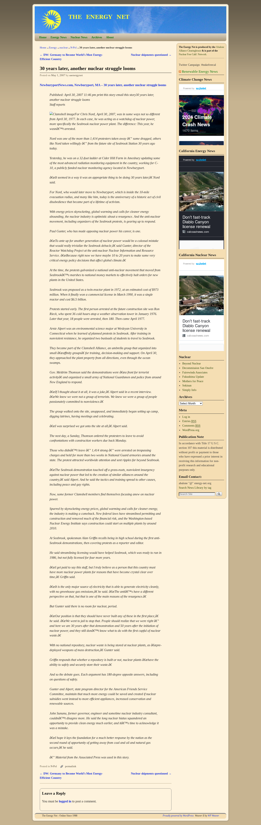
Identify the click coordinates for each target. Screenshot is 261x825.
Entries (189, 421)
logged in (65, 801)
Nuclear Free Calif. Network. (193, 54)
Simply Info (189, 390)
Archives (96, 37)
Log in (186, 416)
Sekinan (186, 385)
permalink (70, 766)
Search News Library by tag (195, 487)
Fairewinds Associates (194, 372)
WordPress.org (190, 430)
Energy (53, 47)
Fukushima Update (193, 376)
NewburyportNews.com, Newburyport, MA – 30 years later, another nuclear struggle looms (103, 85)
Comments (191, 425)
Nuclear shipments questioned (151, 54)
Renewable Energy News (200, 72)
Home (42, 37)
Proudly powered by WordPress (178, 815)
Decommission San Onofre (197, 368)
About (110, 37)
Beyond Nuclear (191, 363)
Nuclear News (79, 37)
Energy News (58, 37)
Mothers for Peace (192, 381)
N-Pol (73, 47)
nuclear (64, 47)
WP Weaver (213, 815)
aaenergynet (76, 75)
